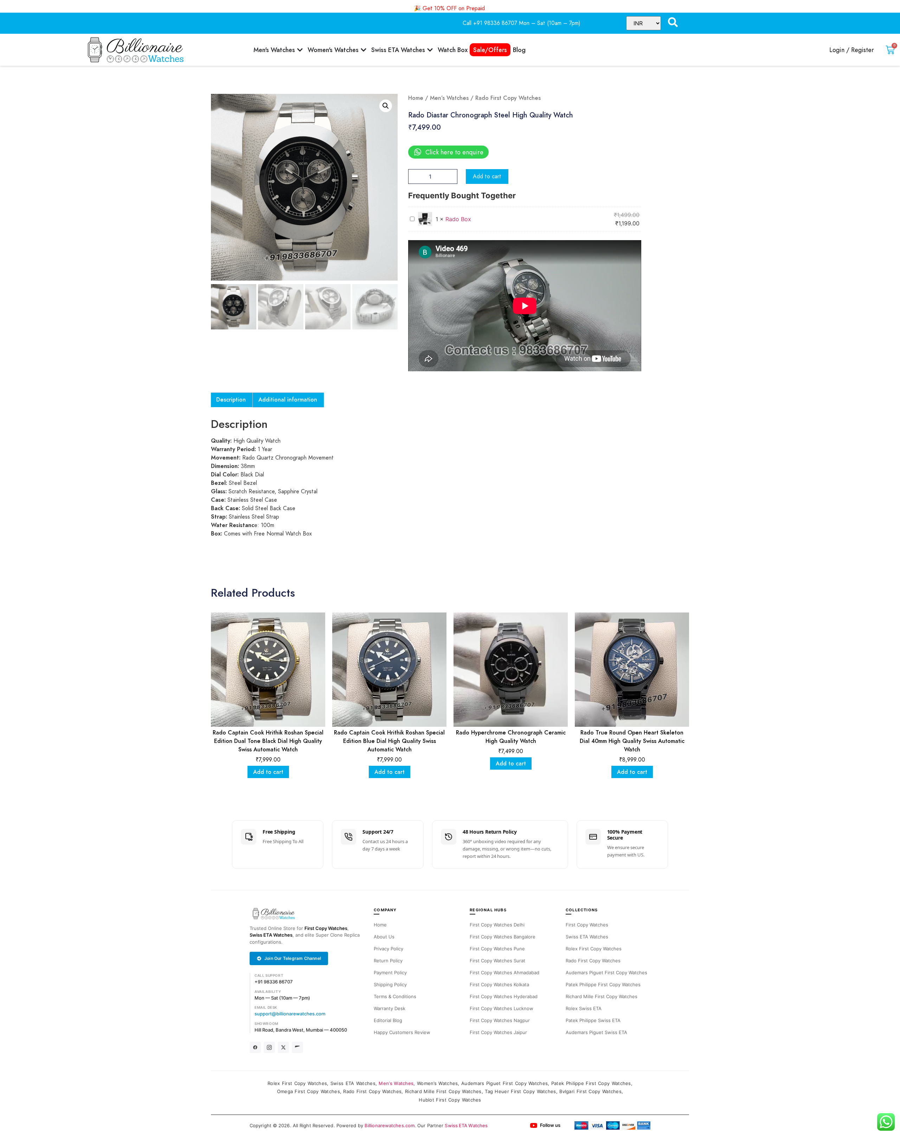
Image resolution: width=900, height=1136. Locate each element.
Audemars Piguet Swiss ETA (596, 1032)
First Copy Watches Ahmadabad (504, 972)
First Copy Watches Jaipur (498, 1032)
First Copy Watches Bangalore (502, 936)
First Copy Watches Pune (497, 948)
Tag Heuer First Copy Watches (520, 1091)
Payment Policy (390, 972)
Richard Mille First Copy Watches (601, 996)
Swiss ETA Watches (271, 935)
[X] (283, 1047)
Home (415, 98)
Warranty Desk (389, 1008)
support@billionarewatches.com (290, 1013)
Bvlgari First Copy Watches (590, 1091)
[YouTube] (297, 1047)
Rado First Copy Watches (593, 960)
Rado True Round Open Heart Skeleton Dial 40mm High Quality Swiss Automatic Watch (632, 741)
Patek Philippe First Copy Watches (603, 984)
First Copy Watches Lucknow (501, 1008)
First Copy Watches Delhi (497, 925)
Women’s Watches (437, 1083)
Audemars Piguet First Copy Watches (606, 972)
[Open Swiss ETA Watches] (430, 49)
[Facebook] (255, 1047)
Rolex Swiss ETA (584, 1008)
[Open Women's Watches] (363, 49)
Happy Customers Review (402, 1032)
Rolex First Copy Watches (594, 948)
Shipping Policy (390, 984)
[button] (385, 106)
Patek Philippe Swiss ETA (593, 1020)
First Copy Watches (325, 928)
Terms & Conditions (395, 996)
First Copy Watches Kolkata (499, 984)
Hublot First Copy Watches (450, 1100)
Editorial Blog (388, 1020)
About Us (384, 936)
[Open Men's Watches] (300, 49)
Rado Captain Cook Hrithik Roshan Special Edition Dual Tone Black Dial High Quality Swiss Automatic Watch (268, 741)
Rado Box (458, 219)
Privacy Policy (388, 948)
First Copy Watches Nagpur (500, 1020)
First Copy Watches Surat (497, 960)
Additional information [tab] (287, 400)
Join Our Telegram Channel (292, 958)
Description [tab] (231, 400)
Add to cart (487, 176)
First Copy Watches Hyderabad (504, 996)
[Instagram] (269, 1047)
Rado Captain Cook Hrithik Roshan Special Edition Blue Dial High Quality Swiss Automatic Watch (389, 741)
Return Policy (388, 960)
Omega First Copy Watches (308, 1091)
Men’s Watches (449, 98)
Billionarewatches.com (389, 1125)
